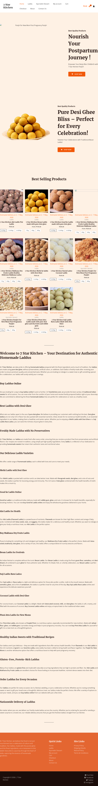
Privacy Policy (79, 746)
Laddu (30, 4)
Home (22, 4)
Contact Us (42, 9)
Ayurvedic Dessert (42, 4)
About (32, 9)
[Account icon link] (94, 6)
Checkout (23, 9)
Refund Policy (79, 750)
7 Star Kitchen (8, 6)
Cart (66, 4)
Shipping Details (80, 748)
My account (57, 4)
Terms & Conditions (81, 753)
